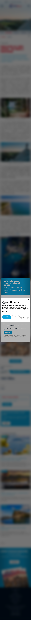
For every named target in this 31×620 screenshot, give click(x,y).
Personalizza (24, 317)
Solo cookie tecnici (16, 317)
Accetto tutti (7, 317)
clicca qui (4, 311)
